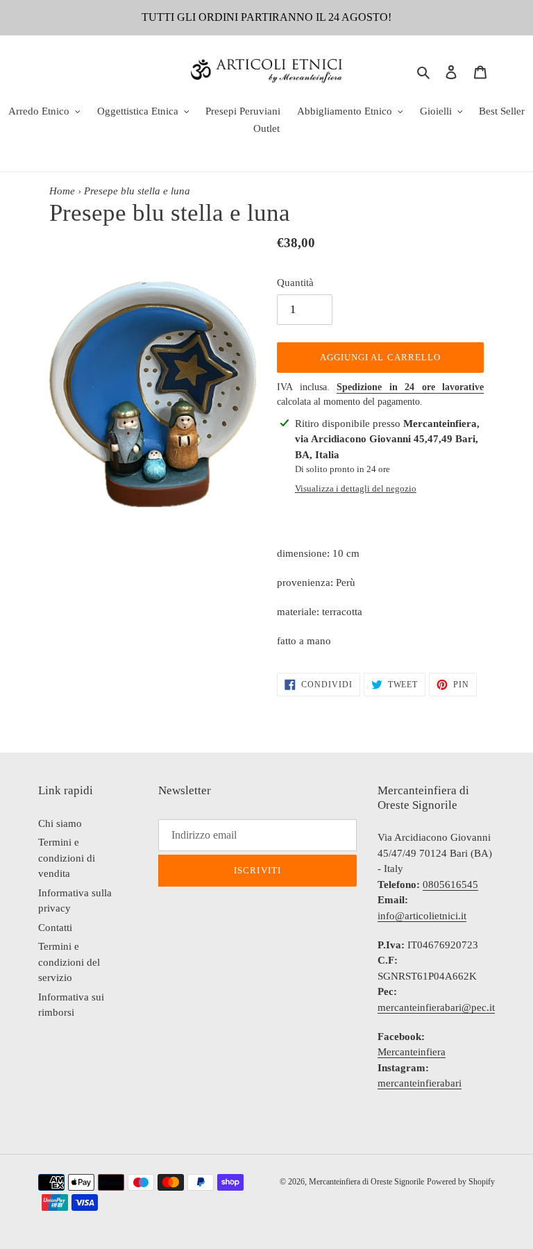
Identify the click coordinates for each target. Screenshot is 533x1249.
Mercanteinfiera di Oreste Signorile (366, 1182)
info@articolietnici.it (422, 915)
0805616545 (450, 884)
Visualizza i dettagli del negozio (355, 488)
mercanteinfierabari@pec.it (436, 1007)
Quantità (295, 282)
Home (62, 190)
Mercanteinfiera (412, 1051)
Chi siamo (60, 823)
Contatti (55, 927)
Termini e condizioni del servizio (69, 962)
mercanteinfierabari (420, 1083)
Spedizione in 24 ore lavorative (410, 387)
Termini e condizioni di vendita (66, 858)
